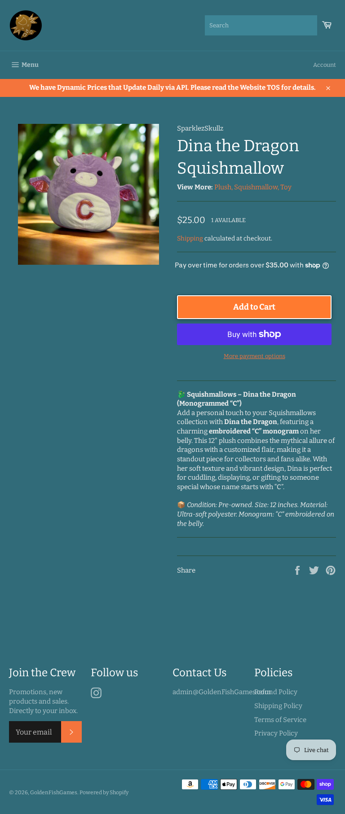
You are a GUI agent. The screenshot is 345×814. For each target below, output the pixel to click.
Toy (286, 187)
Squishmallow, (256, 187)
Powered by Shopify (104, 792)
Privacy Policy (276, 733)
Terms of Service (280, 720)
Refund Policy (275, 692)
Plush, (223, 187)
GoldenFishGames (53, 792)
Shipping (190, 238)
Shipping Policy (278, 706)
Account (324, 64)
